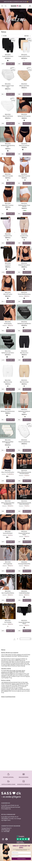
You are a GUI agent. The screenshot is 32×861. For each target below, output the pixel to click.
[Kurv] (29, 6)
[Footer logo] (11, 795)
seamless (18, 659)
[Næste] (25, 639)
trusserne (5, 691)
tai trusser (18, 670)
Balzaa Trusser (4, 696)
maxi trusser (12, 670)
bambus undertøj (5, 689)
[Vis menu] (2, 6)
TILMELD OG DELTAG (21, 858)
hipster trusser (15, 683)
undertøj (18, 654)
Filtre (5, 36)
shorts (23, 670)
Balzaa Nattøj (11, 696)
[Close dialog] (30, 845)
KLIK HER (4, 805)
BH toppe (10, 672)
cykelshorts (4, 672)
